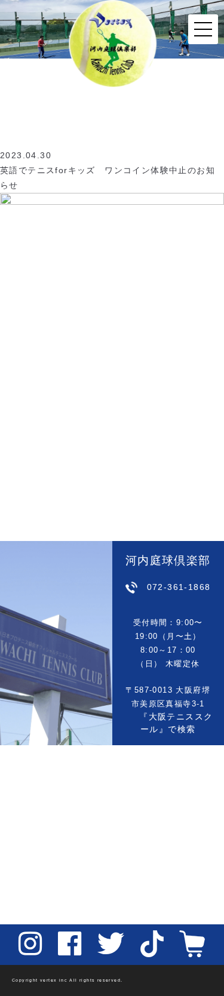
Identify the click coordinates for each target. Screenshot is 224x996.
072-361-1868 (179, 587)
